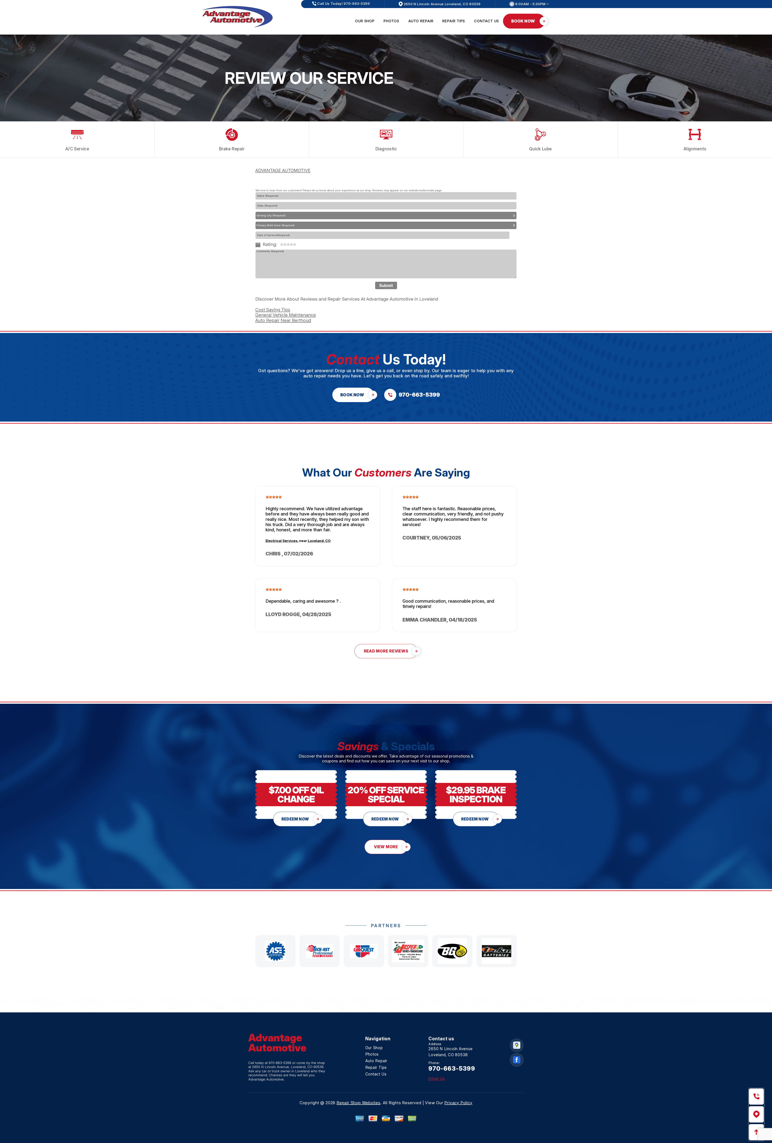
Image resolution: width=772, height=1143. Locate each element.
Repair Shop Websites (358, 1102)
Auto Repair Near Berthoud (283, 320)
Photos (391, 21)
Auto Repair (420, 21)
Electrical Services (282, 541)
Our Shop (365, 21)
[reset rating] (278, 243)
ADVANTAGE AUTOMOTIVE (282, 170)
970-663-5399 (280, 1063)
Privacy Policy (458, 1102)
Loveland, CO (319, 541)
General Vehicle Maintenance (285, 315)
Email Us (436, 1079)
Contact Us (486, 21)
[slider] (288, 244)
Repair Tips (453, 21)
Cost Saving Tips (272, 309)
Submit (386, 285)
